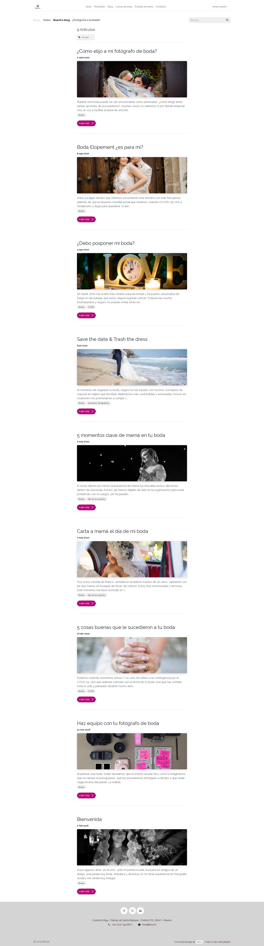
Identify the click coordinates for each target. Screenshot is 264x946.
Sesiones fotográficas (98, 403)
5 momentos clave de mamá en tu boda (121, 435)
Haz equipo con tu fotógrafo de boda (118, 723)
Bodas (81, 115)
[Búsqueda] (227, 20)
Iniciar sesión (219, 6)
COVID (91, 307)
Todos (47, 20)
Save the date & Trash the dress (112, 339)
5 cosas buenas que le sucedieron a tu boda (126, 627)
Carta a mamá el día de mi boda (112, 531)
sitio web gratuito (222, 942)
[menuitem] (88, 7)
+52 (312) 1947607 (122, 924)
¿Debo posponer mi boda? (106, 243)
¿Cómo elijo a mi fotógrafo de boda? (117, 51)
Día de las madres (96, 499)
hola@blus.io (149, 924)
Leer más (84, 123)
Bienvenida (89, 819)
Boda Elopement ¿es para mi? (110, 147)
